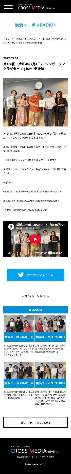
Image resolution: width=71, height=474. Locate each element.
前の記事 (29, 296)
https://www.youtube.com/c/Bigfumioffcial (38, 191)
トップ (6, 38)
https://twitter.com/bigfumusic (30, 209)
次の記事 (41, 296)
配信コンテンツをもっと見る (35, 422)
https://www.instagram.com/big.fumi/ (38, 200)
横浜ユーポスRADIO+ (26, 38)
